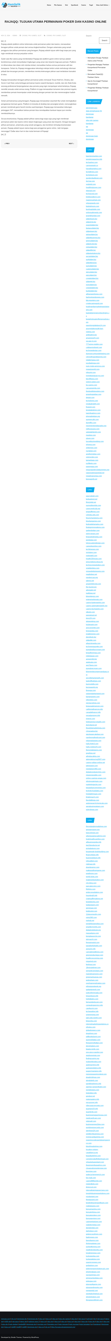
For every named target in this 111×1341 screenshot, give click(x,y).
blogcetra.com (91, 1021)
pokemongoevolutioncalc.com (97, 1269)
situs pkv (74, 1319)
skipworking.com (92, 621)
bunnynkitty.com (92, 684)
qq (87, 127)
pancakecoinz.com (93, 886)
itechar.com (90, 181)
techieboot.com (92, 175)
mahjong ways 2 (33, 1321)
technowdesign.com (93, 350)
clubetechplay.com (93, 1225)
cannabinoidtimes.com (94, 952)
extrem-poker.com (93, 382)
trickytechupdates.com (94, 791)
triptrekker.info (91, 1093)
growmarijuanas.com (94, 977)
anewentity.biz (91, 659)
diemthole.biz (91, 637)
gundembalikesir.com (94, 178)
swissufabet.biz (92, 234)
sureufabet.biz (91, 266)
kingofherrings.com (93, 653)
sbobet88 (22, 1324)
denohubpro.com (92, 1046)
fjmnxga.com (91, 690)
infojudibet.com (92, 861)
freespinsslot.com (92, 942)
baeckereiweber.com (94, 156)
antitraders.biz (91, 335)
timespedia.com (92, 631)
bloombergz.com (92, 596)
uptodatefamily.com (93, 432)
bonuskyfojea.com (93, 1212)
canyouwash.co (92, 165)
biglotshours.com (92, 206)
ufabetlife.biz (91, 250)
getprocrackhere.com (94, 1234)
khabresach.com (92, 797)
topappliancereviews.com (96, 788)
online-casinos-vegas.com (96, 778)
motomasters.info (92, 1099)
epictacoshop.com (93, 703)
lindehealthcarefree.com (95, 839)
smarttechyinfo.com (93, 927)
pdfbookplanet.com (93, 1037)
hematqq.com (52, 1324)
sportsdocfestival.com (94, 1294)
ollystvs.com (90, 1027)
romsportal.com (92, 1290)
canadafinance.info (93, 712)
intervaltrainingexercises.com (97, 1190)
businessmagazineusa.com (96, 1115)
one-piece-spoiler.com (94, 1052)
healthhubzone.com (93, 187)
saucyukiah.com (92, 496)
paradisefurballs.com (94, 946)
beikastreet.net (91, 499)
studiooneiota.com (93, 1055)
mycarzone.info (92, 1102)
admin (14, 35)
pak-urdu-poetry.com (94, 1018)
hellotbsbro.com (92, 999)
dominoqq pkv (22, 1319)
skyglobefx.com (92, 1080)
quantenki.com (91, 1112)
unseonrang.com (92, 1015)
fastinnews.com (92, 1237)
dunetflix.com (91, 423)
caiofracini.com (92, 1008)
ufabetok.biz (90, 281)
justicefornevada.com (94, 993)
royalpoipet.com (92, 1196)
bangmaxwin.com (93, 697)
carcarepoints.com (93, 388)
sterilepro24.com (92, 1131)
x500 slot (8, 1321)
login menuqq (63, 1324)
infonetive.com (91, 700)
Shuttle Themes (16, 1337)
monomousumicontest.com (96, 1074)
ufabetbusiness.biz (93, 238)
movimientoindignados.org (96, 426)
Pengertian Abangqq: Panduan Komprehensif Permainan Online (98, 67)
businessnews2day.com (95, 1124)
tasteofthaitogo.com (93, 681)
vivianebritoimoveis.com (95, 571)
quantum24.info (92, 1109)
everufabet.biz (91, 285)
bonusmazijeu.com (93, 1209)
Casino (24, 35)
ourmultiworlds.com (93, 505)
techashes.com (92, 162)
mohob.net (90, 920)
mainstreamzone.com (94, 974)
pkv (95, 1319)
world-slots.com (92, 877)
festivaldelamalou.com (94, 524)
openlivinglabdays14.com (96, 325)
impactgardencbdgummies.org (97, 470)
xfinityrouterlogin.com (94, 781)
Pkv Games (32, 35)
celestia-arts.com (92, 515)
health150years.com (94, 559)
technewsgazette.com (94, 646)
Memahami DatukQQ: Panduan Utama (95, 75)
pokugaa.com (91, 1281)
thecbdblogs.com (92, 800)
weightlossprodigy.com (95, 924)
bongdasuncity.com (93, 936)
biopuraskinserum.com (94, 706)
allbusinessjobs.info (93, 842)
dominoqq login (92, 136)
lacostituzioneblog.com (95, 441)
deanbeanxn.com (92, 867)
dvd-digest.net (91, 725)
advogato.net (91, 590)
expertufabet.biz (92, 225)
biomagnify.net (91, 479)
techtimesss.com (92, 549)
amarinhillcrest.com (93, 584)
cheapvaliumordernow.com (96, 1168)
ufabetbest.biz (91, 263)
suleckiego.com (92, 809)
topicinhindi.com (92, 833)
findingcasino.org (92, 1058)
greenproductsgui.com (94, 955)
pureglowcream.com (94, 668)
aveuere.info (90, 949)
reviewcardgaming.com (95, 1137)
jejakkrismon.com (92, 634)
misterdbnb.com (92, 1184)
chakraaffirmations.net (94, 899)
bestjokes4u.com (92, 902)
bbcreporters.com (92, 300)
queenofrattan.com (93, 1040)
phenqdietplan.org (93, 416)
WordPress (35, 1337)
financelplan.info (92, 855)
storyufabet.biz (91, 272)
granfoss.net (90, 753)
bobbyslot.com (91, 911)
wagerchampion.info (94, 1071)
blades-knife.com (92, 1049)
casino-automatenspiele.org (96, 606)
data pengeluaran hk (94, 111)
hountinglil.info (91, 895)
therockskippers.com (94, 750)
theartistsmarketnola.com (95, 728)
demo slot (23, 1321)
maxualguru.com (92, 933)
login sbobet (13, 1324)
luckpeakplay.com (93, 1259)
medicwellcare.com (93, 1118)
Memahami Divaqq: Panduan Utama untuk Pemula (98, 59)
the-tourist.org (91, 587)
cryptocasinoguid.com (94, 303)
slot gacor (82, 1319)
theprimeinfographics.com (96, 1165)
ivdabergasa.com (92, 360)
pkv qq (13, 1319)
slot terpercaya (91, 108)
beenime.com (91, 1171)
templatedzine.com (93, 410)
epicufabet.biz (91, 275)
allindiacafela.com (93, 756)
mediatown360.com (93, 769)
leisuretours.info (92, 996)
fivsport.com (90, 407)
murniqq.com (42, 1324)
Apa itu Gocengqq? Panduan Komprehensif (98, 82)
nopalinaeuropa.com (94, 476)
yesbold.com (91, 184)
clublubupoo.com (92, 1206)
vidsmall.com (91, 1121)
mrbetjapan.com (92, 656)
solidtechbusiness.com (95, 1134)
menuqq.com (5, 1319)
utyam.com (90, 438)
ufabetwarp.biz (91, 219)
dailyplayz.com (91, 1231)
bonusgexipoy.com (93, 1218)
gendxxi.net (90, 1096)
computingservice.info (94, 1005)
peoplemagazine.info (94, 159)
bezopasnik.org (92, 687)
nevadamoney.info (93, 715)
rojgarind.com (91, 961)
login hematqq (85, 1324)
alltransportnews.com (94, 294)
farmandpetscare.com (94, 1002)
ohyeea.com (90, 444)
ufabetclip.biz (91, 222)
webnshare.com (92, 980)
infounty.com (91, 372)
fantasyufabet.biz (92, 228)
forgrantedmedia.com (94, 537)
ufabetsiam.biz (91, 231)
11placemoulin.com (93, 914)
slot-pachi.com (91, 939)
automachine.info (92, 1065)
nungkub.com (91, 451)
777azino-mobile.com (94, 344)
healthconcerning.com (94, 958)
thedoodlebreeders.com (95, 391)
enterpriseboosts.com (94, 599)
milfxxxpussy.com (92, 429)
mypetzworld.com (92, 369)
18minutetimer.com (93, 967)
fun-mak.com (91, 1178)
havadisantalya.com (93, 169)
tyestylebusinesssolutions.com (97, 1193)
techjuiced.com (92, 194)
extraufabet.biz (91, 247)
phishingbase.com (93, 1272)
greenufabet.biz (92, 241)
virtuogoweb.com (92, 203)
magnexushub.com (93, 200)
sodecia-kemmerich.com (95, 1174)
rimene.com (90, 719)
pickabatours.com (93, 848)
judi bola (89, 1319)
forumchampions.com (94, 518)
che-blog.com (91, 883)
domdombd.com (92, 1228)
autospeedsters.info (93, 1068)
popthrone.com (91, 873)
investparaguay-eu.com (95, 376)
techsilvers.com (92, 401)
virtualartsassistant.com (95, 1162)
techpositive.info (92, 1011)
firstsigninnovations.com (95, 527)
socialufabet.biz (92, 256)
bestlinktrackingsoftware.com (97, 1203)
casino (49, 35)
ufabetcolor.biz (91, 244)
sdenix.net (90, 581)
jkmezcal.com (91, 1187)
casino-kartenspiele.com (95, 602)
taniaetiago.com (92, 460)
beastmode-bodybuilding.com (97, 852)
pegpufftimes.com (93, 512)
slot (64, 35)
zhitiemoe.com (91, 448)
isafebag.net (90, 593)
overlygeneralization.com (95, 983)
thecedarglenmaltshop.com (96, 826)
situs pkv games (92, 120)
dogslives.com (91, 1033)
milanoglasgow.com (93, 741)
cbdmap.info (90, 864)
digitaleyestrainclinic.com (95, 772)
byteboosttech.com (93, 197)
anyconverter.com (93, 628)
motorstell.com (91, 556)
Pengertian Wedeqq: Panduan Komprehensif (98, 89)
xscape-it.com (91, 341)
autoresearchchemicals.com (97, 803)
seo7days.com (91, 665)
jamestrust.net (91, 615)
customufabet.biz (92, 269)
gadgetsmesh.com (93, 989)
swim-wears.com (92, 534)
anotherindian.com (93, 454)
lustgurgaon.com (92, 905)
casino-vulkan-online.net (95, 762)
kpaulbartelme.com (93, 1156)
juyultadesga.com (93, 363)
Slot (39, 35)
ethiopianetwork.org (93, 986)
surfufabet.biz (91, 259)
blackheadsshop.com (94, 1146)
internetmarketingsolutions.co (97, 1024)
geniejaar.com (91, 908)
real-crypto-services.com (95, 366)
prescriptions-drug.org (94, 562)
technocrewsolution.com (95, 565)
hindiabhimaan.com (93, 794)
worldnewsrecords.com (95, 1127)
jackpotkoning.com (93, 1247)
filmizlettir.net (91, 502)
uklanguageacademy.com (96, 836)
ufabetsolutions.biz (93, 253)
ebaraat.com (90, 191)
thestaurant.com (92, 1200)
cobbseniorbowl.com (94, 347)
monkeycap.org (92, 577)
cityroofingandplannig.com (96, 357)
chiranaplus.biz (92, 731)
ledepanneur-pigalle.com (95, 722)
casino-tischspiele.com (95, 609)
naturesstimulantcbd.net (95, 473)
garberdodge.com (93, 530)
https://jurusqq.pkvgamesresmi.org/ (63, 1327)
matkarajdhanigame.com (95, 870)
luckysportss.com (92, 1256)
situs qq (41, 1319)
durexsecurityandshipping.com (97, 354)
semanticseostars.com (94, 971)
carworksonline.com (93, 546)
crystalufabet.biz (92, 278)
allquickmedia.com (93, 643)
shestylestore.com (93, 1297)
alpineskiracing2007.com (95, 759)
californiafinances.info (94, 709)
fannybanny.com (92, 1240)
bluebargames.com (93, 521)
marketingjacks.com (93, 784)
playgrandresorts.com (94, 1287)
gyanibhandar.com (93, 216)
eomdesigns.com (92, 1090)
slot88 (13, 1327)
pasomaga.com (92, 466)
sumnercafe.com (92, 419)
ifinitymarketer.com (93, 1243)
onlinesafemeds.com (94, 212)
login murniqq (73, 1324)
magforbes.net (91, 574)
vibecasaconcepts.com (95, 1105)
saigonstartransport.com (95, 694)
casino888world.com (94, 1181)
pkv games (57, 35)
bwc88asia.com (92, 379)
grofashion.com (92, 1265)
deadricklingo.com (93, 1077)
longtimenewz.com (93, 1253)
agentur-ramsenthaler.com (96, 1087)
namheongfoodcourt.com (95, 737)
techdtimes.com (92, 172)
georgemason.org (93, 830)
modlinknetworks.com (94, 1250)
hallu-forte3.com (92, 744)
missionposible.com (93, 775)
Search (88, 36)
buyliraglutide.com (93, 209)
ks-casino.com (91, 385)
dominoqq (90, 114)
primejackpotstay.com (94, 1278)
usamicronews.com (93, 1262)
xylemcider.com (92, 457)
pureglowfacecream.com (95, 650)
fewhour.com (91, 964)
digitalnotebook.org (93, 930)
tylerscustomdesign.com (95, 543)
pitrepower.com (92, 766)
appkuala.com (91, 662)
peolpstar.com (91, 540)
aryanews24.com (92, 338)
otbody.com (90, 612)
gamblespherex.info (93, 1084)
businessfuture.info (93, 858)
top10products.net (93, 845)
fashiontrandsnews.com (95, 297)
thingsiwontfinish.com (94, 1300)
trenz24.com (90, 618)
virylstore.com (91, 552)
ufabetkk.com (91, 640)
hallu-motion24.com (93, 747)
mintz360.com (91, 917)
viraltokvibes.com (92, 568)
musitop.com (91, 435)
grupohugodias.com (93, 394)
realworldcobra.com (93, 1062)
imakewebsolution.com (95, 880)
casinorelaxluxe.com (94, 1222)
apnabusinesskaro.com (95, 806)
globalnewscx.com (93, 1030)
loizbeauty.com (91, 624)
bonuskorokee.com (93, 1215)
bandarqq (89, 117)
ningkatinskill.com (93, 404)
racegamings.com (93, 1275)
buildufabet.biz (91, 291)
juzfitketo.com (91, 463)
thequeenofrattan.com (94, 1043)
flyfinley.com (90, 889)
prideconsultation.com (94, 892)
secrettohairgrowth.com (95, 678)
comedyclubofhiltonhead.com (97, 1159)
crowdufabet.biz (92, 288)
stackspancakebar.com (95, 734)
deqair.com (90, 397)
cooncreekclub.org (93, 509)
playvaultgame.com (93, 1284)
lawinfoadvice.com (93, 413)
